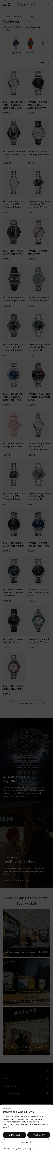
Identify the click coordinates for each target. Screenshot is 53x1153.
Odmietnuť (14, 1134)
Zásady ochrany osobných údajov (18, 1148)
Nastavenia (26, 1142)
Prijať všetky (39, 1134)
